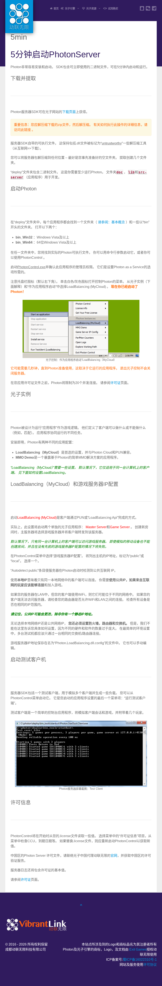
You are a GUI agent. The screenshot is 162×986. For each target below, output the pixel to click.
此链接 (26, 130)
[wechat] (148, 8)
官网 (114, 855)
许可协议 (150, 964)
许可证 (115, 383)
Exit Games (138, 949)
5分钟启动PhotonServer (55, 54)
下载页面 (69, 112)
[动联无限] (35, 924)
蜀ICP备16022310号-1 (140, 959)
